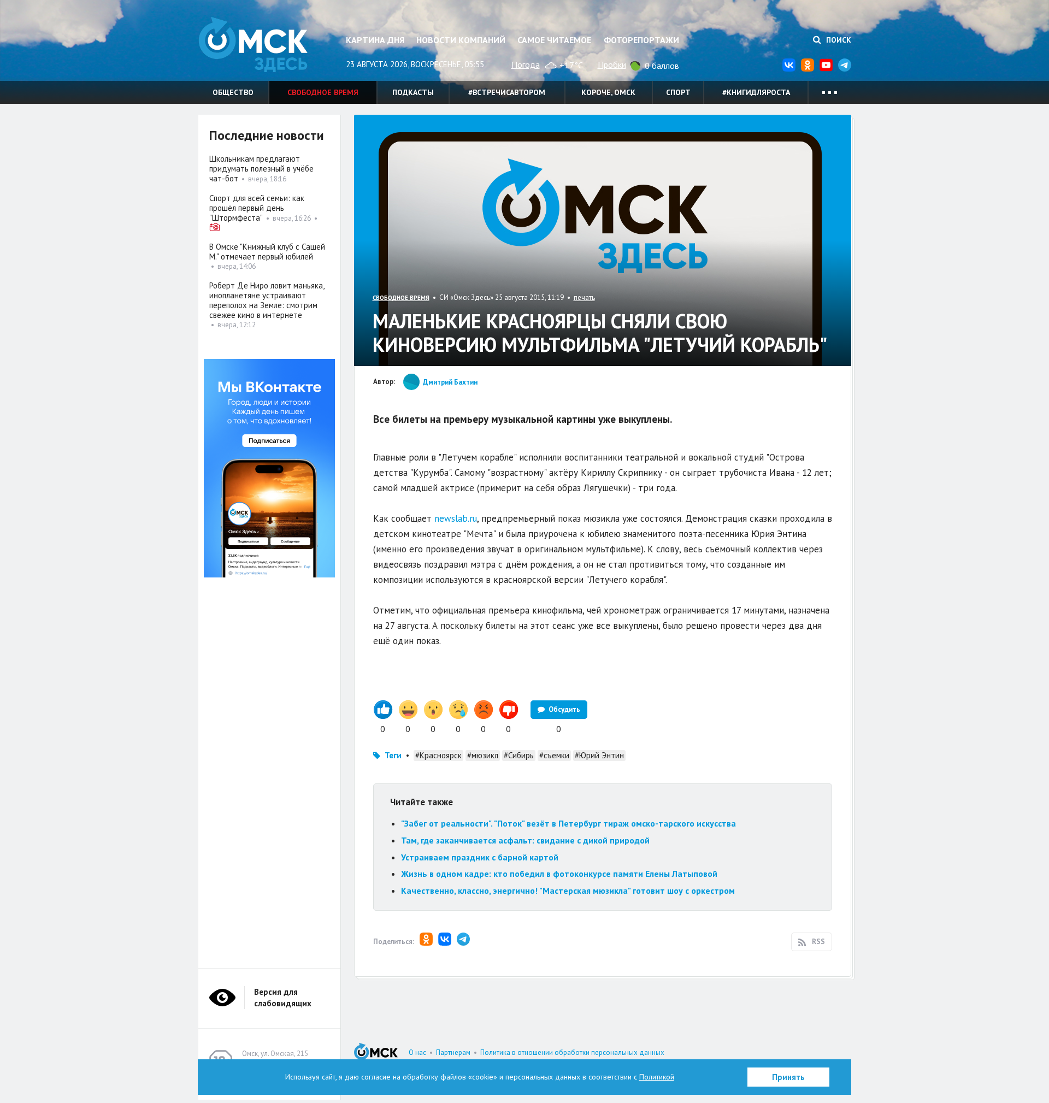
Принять (788, 1077)
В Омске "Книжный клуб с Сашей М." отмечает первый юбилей (267, 251)
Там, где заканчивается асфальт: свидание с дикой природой (525, 840)
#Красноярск (438, 755)
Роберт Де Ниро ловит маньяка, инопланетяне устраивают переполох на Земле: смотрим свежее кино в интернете (266, 300)
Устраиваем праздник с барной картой (479, 857)
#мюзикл (482, 755)
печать (584, 297)
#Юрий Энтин (599, 755)
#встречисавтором (506, 92)
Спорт (678, 92)
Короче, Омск (608, 92)
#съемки (554, 755)
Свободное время (322, 92)
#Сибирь (519, 755)
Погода (525, 64)
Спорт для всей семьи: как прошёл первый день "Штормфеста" (256, 208)
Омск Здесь (253, 44)
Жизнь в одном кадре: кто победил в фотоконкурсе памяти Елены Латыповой (559, 873)
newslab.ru (455, 518)
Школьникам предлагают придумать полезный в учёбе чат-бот (261, 169)
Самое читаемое (554, 39)
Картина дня (375, 39)
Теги (393, 755)
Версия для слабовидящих (282, 997)
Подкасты (413, 92)
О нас (417, 1052)
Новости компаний (460, 39)
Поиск (837, 40)
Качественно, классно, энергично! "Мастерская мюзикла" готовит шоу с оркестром (568, 890)
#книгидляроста (756, 92)
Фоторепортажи (641, 39)
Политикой (656, 1077)
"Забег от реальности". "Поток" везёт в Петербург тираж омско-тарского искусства (568, 823)
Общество (233, 92)
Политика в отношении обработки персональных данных (572, 1052)
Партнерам (453, 1052)
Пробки (612, 64)
